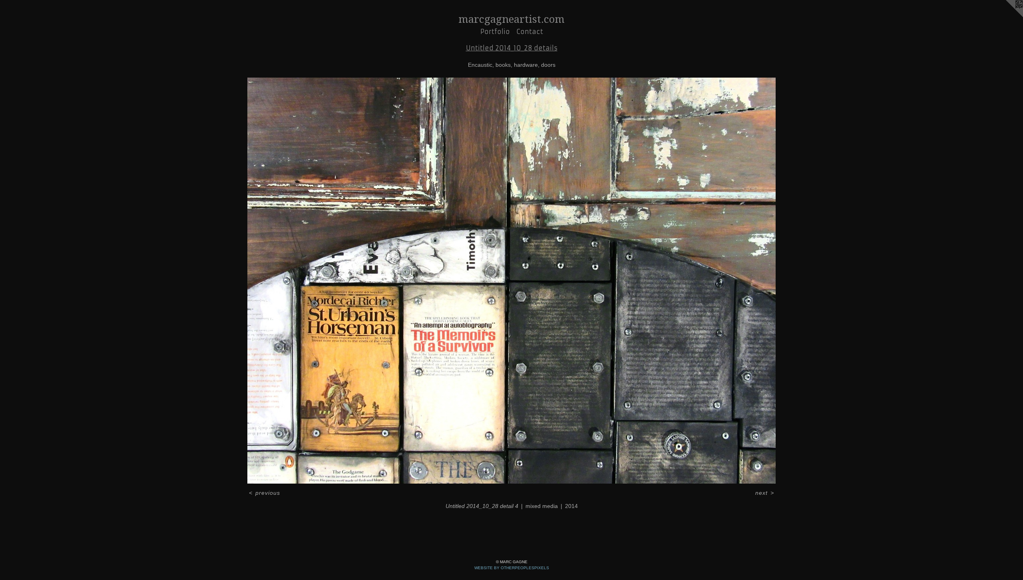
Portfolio (495, 32)
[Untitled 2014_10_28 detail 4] (511, 281)
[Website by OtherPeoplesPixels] (1007, 16)
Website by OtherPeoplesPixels (511, 568)
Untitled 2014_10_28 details (511, 48)
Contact (529, 32)
